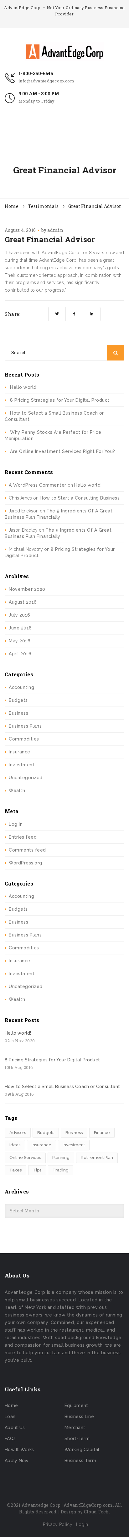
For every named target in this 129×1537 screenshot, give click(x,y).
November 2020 (27, 589)
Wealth (17, 790)
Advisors (17, 1132)
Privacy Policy (57, 1524)
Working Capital (82, 1449)
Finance (102, 1132)
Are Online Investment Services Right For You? (62, 451)
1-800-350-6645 (35, 73)
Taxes (15, 1170)
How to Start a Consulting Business (80, 497)
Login (82, 1524)
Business (18, 713)
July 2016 (19, 615)
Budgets (18, 700)
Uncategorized (26, 777)
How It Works (19, 1449)
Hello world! (24, 387)
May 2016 (19, 640)
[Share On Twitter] (57, 314)
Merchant (74, 1427)
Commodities (24, 738)
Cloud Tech (96, 1512)
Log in (16, 824)
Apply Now (17, 1460)
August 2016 (23, 602)
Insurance (19, 751)
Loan (10, 1416)
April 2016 (20, 653)
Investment (21, 764)
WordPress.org (25, 862)
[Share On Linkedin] (91, 314)
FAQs (10, 1438)
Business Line (79, 1416)
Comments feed (27, 849)
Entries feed (23, 837)
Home (11, 1405)
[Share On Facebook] (74, 314)
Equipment (76, 1405)
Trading (61, 1170)
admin (55, 230)
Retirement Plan (97, 1157)
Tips (37, 1170)
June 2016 (20, 627)
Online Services (25, 1157)
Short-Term (77, 1438)
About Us (15, 1427)
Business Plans (25, 726)
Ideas (14, 1145)
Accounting (21, 687)
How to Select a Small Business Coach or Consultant (62, 1086)
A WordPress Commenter (37, 485)
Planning (61, 1157)
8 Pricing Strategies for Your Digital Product (60, 400)
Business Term (80, 1460)
